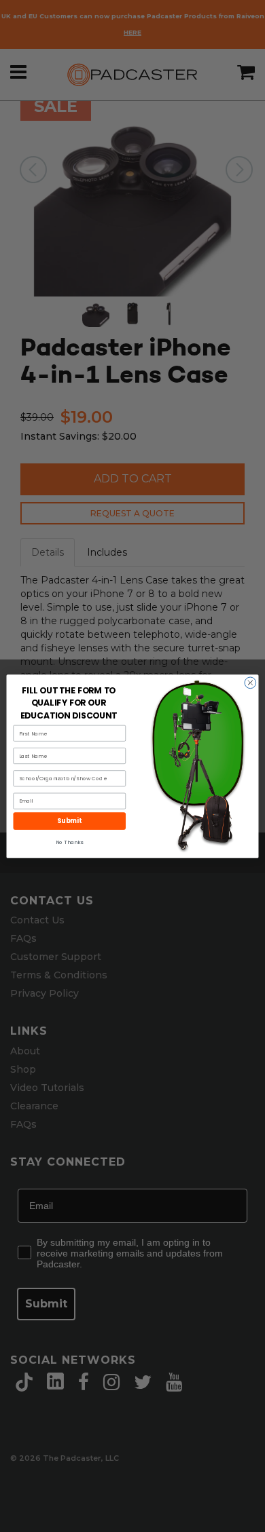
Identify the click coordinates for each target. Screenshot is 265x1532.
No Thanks (69, 841)
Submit (69, 820)
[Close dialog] (250, 682)
